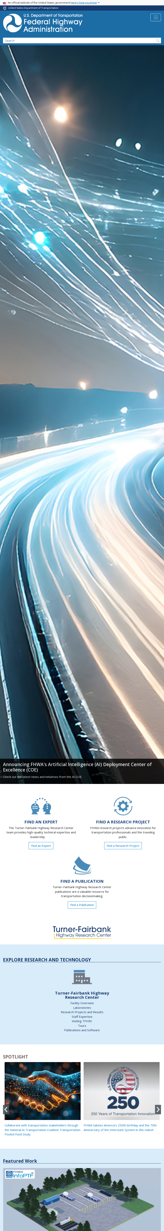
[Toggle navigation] (155, 17)
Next (158, 1109)
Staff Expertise (82, 1017)
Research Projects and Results (82, 1012)
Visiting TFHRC (82, 1021)
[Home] (43, 24)
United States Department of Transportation (33, 8)
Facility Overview (82, 1003)
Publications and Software (82, 1030)
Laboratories (82, 1008)
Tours (82, 1026)
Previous (6, 1109)
